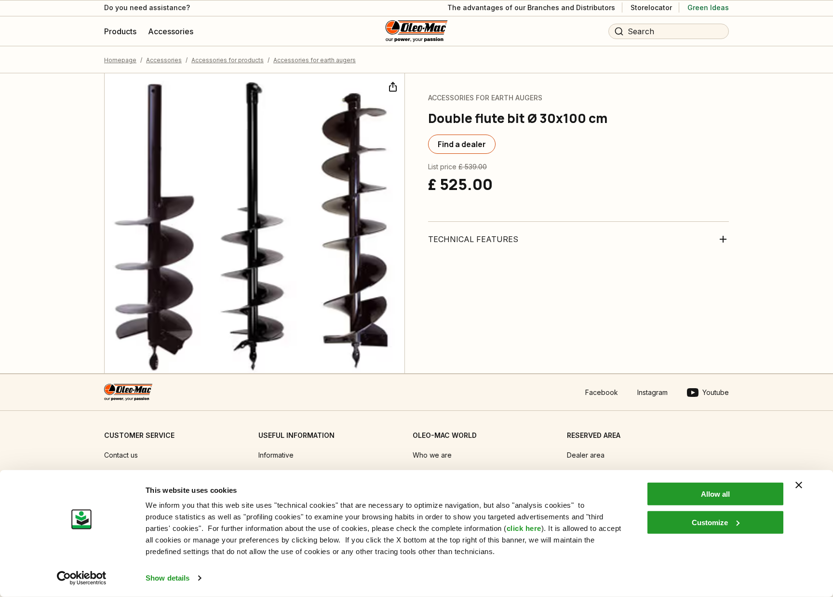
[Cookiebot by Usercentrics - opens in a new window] (82, 578)
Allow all (715, 494)
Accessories (164, 60)
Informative (276, 455)
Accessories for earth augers (314, 60)
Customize (710, 522)
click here (524, 528)
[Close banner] (798, 485)
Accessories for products (227, 60)
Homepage (120, 60)
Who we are (432, 455)
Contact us (121, 455)
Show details (167, 578)
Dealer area (586, 455)
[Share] (392, 86)
